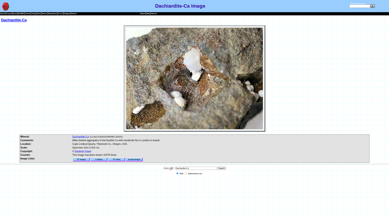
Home (3, 13)
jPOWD (21, 13)
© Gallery (99, 159)
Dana (39, 13)
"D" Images (81, 159)
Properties (52, 13)
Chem (27, 13)
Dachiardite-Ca (14, 20)
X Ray (33, 13)
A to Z (60, 13)
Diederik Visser (83, 151)
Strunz (44, 13)
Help (148, 13)
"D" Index (116, 159)
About (153, 13)
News (143, 13)
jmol (15, 13)
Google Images (134, 159)
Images (67, 13)
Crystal (9, 13)
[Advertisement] (194, 182)
